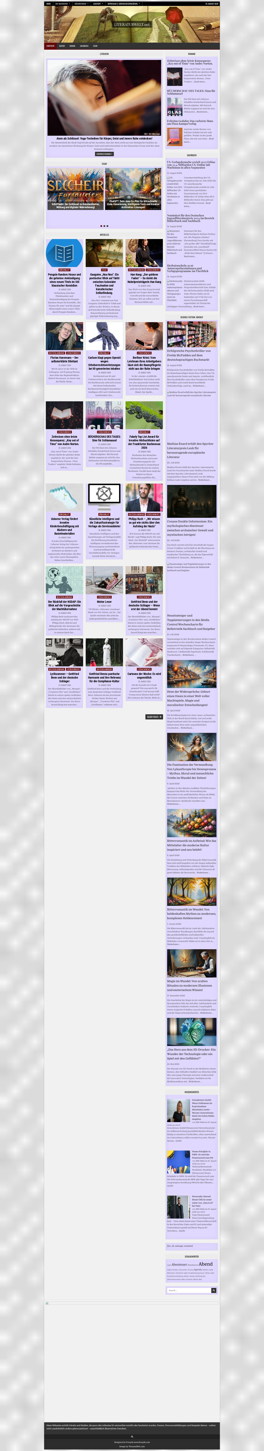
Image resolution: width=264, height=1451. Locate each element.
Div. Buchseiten (61, 3)
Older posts (152, 716)
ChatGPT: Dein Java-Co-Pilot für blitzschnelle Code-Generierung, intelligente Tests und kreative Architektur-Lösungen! (133, 204)
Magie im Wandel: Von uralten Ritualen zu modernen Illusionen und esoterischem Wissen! (189, 986)
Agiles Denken (172, 1270)
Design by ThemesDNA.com (132, 1446)
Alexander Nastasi (186, 1270)
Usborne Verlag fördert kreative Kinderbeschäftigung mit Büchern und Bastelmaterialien (64, 526)
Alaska (192, 1276)
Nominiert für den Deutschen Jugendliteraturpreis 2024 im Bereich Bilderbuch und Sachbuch (190, 218)
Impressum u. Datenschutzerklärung (123, 3)
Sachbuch (84, 45)
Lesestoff (97, 3)
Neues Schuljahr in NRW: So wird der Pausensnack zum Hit (202, 1154)
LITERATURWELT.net (132, 24)
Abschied (179, 1273)
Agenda (198, 1269)
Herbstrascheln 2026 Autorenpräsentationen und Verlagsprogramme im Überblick (188, 268)
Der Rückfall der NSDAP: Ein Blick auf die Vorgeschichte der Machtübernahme (64, 605)
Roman (72, 45)
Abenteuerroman (174, 1279)
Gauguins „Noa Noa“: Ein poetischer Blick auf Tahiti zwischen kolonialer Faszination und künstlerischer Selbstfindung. (104, 284)
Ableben (205, 1270)
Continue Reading (105, 154)
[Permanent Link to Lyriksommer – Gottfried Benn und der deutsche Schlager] (64, 652)
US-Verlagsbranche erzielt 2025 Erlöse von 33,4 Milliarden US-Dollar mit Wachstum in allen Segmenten (191, 164)
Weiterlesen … (199, 386)
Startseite (50, 45)
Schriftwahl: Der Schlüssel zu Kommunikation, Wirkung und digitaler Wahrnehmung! (75, 206)
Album (195, 1279)
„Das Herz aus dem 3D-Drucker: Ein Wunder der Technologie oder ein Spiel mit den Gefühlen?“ (191, 1054)
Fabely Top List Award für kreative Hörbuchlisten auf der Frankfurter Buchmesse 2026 (144, 442)
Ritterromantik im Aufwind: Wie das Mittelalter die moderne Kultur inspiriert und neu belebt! (191, 845)
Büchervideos (80, 3)
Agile (169, 1265)
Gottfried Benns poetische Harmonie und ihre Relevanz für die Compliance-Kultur (104, 677)
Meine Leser (104, 602)
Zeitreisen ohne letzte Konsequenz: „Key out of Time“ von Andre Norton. (64, 440)
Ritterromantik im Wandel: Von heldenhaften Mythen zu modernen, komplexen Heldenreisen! (191, 914)
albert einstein (187, 1279)
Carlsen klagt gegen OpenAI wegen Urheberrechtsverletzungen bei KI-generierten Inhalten (104, 363)
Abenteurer (192, 1265)
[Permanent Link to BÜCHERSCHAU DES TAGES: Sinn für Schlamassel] (104, 415)
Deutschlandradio (136, 270)
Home (48, 3)
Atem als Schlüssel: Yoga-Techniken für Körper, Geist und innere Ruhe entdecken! (104, 138)
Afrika (207, 1273)
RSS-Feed (200, 1122)
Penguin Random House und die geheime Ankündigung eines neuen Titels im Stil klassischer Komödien (64, 280)
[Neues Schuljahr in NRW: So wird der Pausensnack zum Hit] (178, 1173)
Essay (95, 45)
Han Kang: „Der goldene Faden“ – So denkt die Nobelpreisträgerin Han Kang (144, 278)
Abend (206, 1264)
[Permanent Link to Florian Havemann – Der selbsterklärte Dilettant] (64, 336)
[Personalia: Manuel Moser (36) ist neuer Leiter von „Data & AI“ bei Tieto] (178, 1218)
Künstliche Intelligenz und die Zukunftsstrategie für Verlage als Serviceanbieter (104, 522)
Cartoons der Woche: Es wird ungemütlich (144, 675)
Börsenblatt (64, 270)
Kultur (62, 45)
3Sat (200, 1279)
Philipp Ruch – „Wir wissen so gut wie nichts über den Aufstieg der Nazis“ (144, 522)
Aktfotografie (200, 1276)
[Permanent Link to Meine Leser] (104, 580)
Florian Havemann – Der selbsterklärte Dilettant (64, 359)
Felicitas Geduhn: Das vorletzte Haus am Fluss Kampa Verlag (190, 122)
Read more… (200, 82)
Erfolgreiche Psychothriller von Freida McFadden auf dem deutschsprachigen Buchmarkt (189, 355)
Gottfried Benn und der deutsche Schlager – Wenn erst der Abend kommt (144, 605)
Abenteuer (179, 1264)
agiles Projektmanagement (193, 1273)
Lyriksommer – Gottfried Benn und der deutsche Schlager (64, 677)
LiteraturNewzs (153, 270)
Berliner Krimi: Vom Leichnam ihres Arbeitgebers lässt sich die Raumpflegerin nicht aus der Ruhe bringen (144, 363)
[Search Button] (132, 1437)
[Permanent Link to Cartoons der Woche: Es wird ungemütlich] (144, 652)
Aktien (186, 1276)
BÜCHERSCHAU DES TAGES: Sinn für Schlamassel (104, 438)
